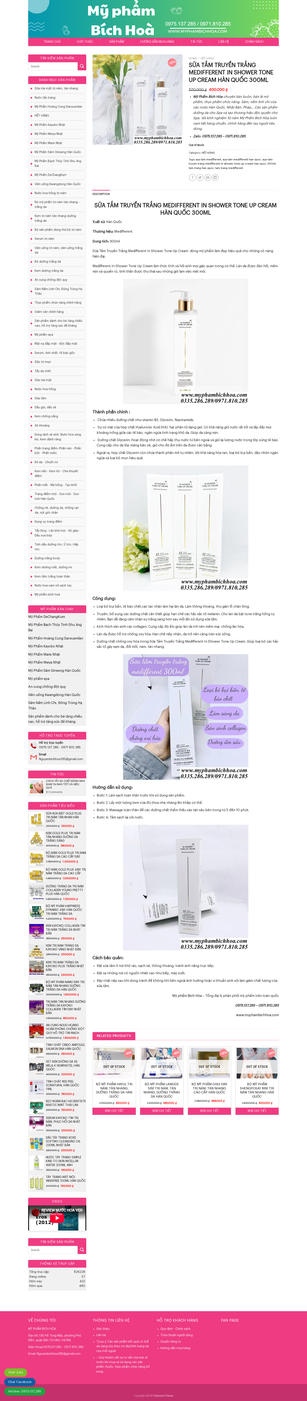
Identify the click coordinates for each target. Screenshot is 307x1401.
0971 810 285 (71, 747)
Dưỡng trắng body (47, 558)
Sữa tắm (40, 398)
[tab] (101, 194)
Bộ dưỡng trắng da (48, 261)
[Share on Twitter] (200, 177)
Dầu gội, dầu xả (45, 407)
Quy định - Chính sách (175, 1329)
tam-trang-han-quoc (201, 168)
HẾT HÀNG (42, 115)
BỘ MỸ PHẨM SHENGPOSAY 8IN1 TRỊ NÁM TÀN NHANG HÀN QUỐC (257, 1090)
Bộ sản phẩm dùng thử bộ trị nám (58, 229)
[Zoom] (98, 139)
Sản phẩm (116, 41)
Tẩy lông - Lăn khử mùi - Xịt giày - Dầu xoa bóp (57, 533)
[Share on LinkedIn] (215, 177)
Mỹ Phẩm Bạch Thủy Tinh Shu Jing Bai (58, 163)
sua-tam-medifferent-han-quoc (242, 159)
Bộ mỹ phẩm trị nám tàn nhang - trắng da (57, 204)
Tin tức (196, 41)
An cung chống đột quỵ (51, 279)
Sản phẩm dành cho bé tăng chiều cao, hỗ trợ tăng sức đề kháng (58, 323)
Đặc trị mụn (43, 362)
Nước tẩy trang (45, 97)
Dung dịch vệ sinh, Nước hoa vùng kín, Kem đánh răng (58, 437)
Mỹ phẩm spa (44, 334)
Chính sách (254, 41)
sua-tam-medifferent (208, 159)
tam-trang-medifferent (229, 168)
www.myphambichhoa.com (257, 1015)
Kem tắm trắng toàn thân (52, 576)
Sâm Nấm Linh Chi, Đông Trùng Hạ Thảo (58, 291)
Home (193, 58)
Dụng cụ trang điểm (48, 521)
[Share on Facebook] (192, 177)
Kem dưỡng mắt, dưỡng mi (53, 567)
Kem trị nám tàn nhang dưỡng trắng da (55, 218)
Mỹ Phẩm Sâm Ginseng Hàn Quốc (58, 152)
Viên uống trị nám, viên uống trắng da (58, 250)
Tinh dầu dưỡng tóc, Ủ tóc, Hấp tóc (57, 547)
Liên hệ (223, 41)
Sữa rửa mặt (43, 380)
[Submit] (82, 66)
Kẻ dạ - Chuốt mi (46, 462)
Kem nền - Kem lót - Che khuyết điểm (56, 473)
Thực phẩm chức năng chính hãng (58, 302)
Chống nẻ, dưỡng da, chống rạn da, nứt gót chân (57, 510)
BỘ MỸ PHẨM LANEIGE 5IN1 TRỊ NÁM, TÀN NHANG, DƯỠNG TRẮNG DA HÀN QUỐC (161, 1090)
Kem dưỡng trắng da (49, 270)
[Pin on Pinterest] (207, 177)
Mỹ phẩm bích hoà (47, 594)
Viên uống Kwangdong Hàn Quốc (58, 184)
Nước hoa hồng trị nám (50, 193)
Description (101, 194)
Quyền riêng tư (170, 1341)
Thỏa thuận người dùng (176, 1335)
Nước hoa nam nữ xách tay (53, 585)
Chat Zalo (15, 1372)
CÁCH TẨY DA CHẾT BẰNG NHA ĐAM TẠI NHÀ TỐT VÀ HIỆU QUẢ (65, 784)
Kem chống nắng (46, 416)
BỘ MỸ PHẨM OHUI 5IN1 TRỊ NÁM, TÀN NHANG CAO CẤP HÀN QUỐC (209, 1088)
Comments (54, 792)
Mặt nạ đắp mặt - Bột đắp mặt (56, 343)
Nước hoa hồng (45, 389)
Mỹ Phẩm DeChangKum (50, 175)
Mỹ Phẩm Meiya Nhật (49, 134)
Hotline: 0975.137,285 (24, 1391)
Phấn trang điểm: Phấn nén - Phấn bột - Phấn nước (58, 451)
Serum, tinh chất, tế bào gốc (55, 353)
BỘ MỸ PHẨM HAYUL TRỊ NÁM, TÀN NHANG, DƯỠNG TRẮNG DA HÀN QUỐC (114, 1090)
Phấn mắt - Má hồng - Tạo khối (56, 485)
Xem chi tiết (114, 1111)
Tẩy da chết (43, 371)
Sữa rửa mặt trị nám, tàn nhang (56, 88)
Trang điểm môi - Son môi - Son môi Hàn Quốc (57, 496)
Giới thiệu (85, 41)
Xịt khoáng (42, 425)
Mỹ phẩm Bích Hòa (187, 996)
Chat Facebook (20, 1382)
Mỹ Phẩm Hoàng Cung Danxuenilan (58, 106)
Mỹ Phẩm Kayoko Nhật (50, 125)
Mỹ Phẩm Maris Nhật (48, 143)
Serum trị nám (44, 238)
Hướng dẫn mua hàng (157, 41)
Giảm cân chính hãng (49, 312)
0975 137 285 (48, 747)
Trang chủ (52, 41)
